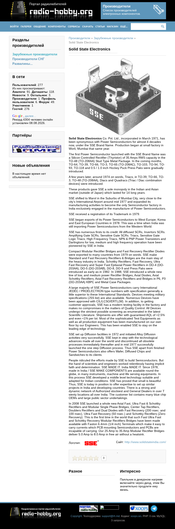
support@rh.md (111, 516)
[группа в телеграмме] (154, 508)
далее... (30, 116)
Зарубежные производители (34, 54)
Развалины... (22, 63)
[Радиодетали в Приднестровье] (36, 147)
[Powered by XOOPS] (139, 508)
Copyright (76, 516)
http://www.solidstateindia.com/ (145, 442)
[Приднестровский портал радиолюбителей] (88, 508)
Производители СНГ (28, 59)
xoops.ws (136, 516)
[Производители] (158, 13)
